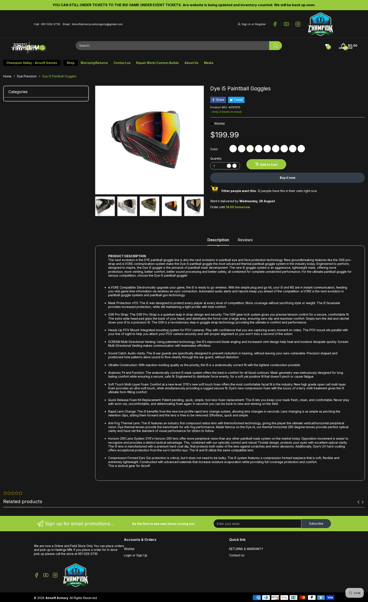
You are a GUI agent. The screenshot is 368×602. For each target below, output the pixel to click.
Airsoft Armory (56, 598)
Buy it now (287, 177)
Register (260, 24)
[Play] (320, 24)
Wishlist (129, 549)
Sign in (247, 24)
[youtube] (286, 24)
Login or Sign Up (135, 555)
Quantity (216, 158)
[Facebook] (274, 24)
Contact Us (236, 555)
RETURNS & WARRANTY (246, 549)
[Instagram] (297, 24)
